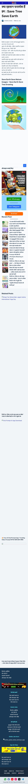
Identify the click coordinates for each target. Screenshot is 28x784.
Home (5, 771)
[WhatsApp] (5, 779)
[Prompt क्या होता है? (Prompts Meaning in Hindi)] (5, 257)
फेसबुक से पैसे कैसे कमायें (14, 729)
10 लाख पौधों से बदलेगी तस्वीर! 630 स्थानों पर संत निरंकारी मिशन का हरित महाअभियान (17, 224)
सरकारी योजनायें (5, 675)
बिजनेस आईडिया (5, 671)
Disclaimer (7, 773)
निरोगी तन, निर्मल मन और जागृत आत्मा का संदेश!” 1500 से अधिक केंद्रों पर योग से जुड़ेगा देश (17, 278)
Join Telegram (14, 207)
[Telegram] (23, 779)
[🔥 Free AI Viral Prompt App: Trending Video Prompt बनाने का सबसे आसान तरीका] (14, 477)
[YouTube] (12, 779)
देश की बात (14, 214)
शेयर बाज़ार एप (14, 702)
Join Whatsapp (14, 199)
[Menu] (2, 3)
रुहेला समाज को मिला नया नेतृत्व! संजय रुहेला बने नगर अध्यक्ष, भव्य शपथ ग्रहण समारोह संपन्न (17, 243)
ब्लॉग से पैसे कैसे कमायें (14, 731)
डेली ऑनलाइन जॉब (14, 697)
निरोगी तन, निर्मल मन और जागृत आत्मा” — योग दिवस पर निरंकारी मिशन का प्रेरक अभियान (17, 263)
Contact (14, 773)
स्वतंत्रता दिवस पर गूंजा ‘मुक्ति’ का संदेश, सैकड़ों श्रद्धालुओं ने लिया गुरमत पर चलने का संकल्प (17, 230)
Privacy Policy (20, 771)
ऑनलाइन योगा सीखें (6, 678)
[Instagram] (16, 779)
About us (11, 771)
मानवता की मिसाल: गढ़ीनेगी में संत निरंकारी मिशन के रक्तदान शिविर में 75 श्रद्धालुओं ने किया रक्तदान (17, 237)
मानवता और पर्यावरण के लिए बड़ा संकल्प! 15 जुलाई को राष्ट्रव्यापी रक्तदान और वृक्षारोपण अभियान (16, 250)
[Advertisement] (14, 146)
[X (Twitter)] (19, 779)
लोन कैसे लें (4, 673)
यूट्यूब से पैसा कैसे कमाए (14, 725)
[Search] (24, 165)
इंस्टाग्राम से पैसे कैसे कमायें (14, 727)
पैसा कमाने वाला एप (14, 695)
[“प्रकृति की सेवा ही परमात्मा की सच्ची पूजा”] (5, 285)
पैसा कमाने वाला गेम (14, 700)
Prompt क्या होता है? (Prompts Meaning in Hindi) (16, 257)
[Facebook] (9, 779)
